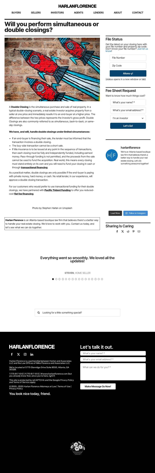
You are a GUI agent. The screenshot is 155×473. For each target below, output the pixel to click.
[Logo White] (32, 346)
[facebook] (11, 354)
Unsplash (67, 207)
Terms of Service (21, 382)
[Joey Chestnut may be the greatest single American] (139, 188)
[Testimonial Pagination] (53, 279)
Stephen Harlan (50, 207)
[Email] (139, 231)
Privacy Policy (67, 380)
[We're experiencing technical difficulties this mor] (116, 188)
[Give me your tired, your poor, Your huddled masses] (116, 202)
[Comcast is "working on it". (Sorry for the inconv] (139, 175)
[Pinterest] (133, 231)
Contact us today (80, 223)
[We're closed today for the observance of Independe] (139, 202)
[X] (122, 231)
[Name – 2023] (77, 5)
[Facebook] (117, 231)
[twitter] (18, 354)
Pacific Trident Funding (58, 190)
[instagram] (25, 354)
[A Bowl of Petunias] (77, 442)
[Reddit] (128, 231)
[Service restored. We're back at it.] (116, 175)
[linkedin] (31, 354)
